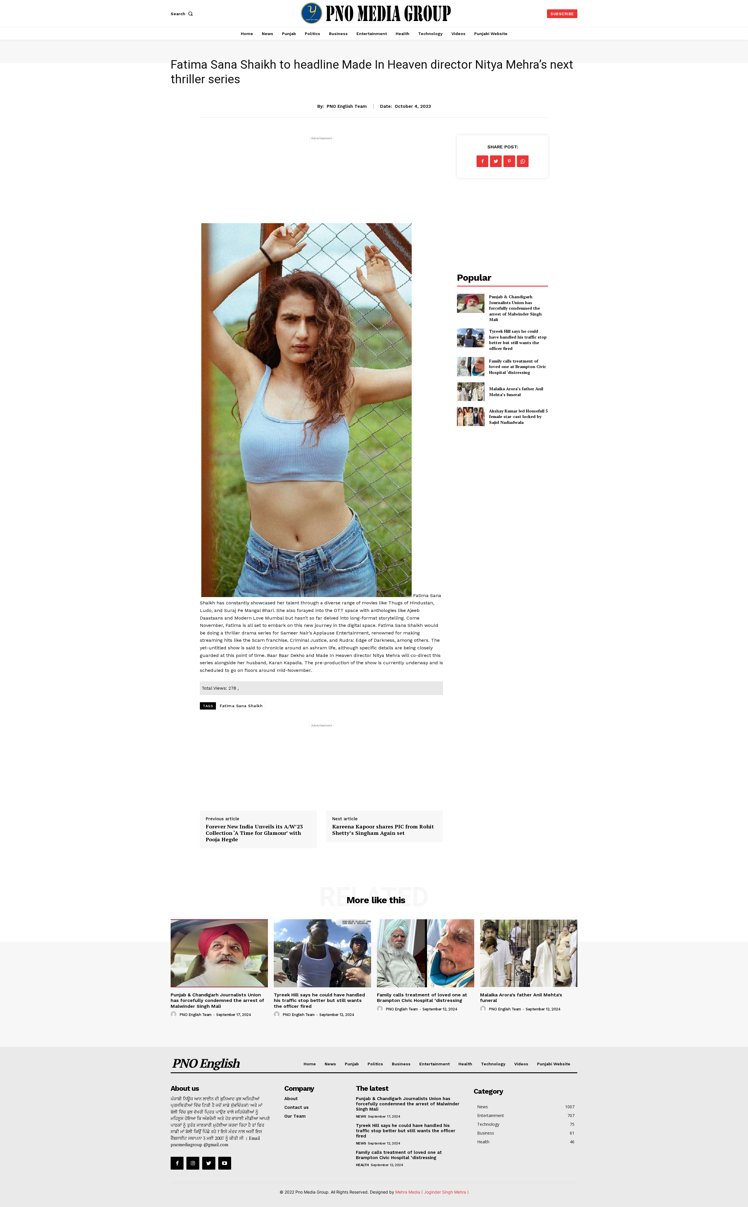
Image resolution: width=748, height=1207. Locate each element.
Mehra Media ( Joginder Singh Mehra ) (432, 1191)
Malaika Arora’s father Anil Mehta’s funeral (516, 391)
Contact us (296, 1107)
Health (465, 1064)
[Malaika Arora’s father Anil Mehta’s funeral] (470, 391)
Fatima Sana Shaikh (241, 705)
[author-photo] (174, 1014)
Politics (375, 1064)
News (330, 1064)
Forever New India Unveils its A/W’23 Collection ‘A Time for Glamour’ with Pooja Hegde (254, 832)
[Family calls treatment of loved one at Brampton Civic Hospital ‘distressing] (470, 366)
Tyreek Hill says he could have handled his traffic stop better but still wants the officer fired (518, 339)
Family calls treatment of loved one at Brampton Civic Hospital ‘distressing (517, 366)
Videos (521, 1064)
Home (310, 1064)
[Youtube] (224, 1163)
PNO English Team (347, 106)
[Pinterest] (509, 161)
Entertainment (374, 88)
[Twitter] (496, 161)
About (291, 1098)
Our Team (295, 1116)
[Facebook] (482, 161)
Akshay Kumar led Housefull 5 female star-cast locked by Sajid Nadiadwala (518, 416)
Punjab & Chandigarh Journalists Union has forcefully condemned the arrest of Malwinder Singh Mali (515, 308)
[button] (183, 14)
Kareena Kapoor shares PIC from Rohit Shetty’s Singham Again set (383, 829)
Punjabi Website (553, 1064)
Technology (493, 1064)
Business (401, 1064)
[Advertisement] (321, 182)
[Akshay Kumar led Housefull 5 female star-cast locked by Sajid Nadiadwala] (470, 416)
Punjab (352, 1064)
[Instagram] (192, 1163)
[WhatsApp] (523, 161)
